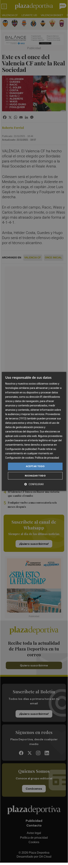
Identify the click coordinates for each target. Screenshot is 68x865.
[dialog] (34, 431)
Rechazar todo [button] (35, 475)
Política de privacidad (47, 457)
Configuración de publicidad (21, 449)
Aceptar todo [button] (35, 466)
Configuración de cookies (19, 457)
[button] (34, 484)
